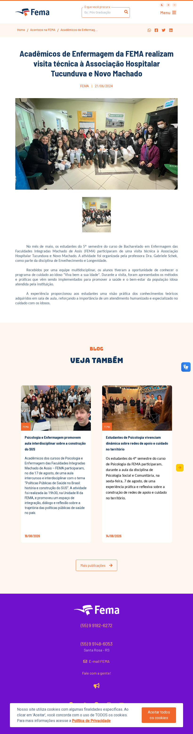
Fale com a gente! (96, 673)
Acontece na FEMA (42, 30)
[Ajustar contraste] (162, 5)
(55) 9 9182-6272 (97, 625)
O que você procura (97, 7)
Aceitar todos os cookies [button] (159, 715)
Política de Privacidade (91, 720)
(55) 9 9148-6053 (97, 643)
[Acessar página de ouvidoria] (96, 685)
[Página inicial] (32, 12)
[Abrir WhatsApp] (181, 12)
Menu (165, 12)
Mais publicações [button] (92, 565)
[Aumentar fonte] (168, 5)
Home (21, 30)
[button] (149, 30)
